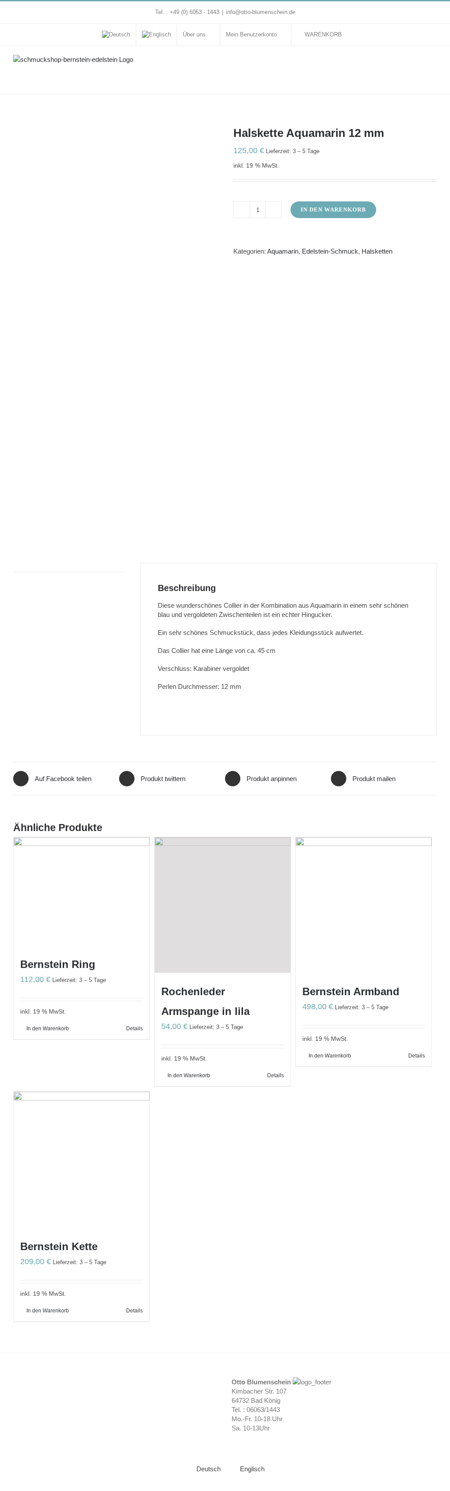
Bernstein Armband (350, 991)
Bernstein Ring (57, 964)
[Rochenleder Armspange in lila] (222, 905)
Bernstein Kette (59, 1246)
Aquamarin (282, 251)
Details (134, 1028)
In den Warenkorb (333, 209)
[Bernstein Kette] (81, 1159)
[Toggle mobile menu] (433, 63)
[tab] (68, 567)
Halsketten (377, 251)
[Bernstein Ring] (81, 891)
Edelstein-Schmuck (330, 251)
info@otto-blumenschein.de (260, 12)
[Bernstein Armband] (364, 905)
